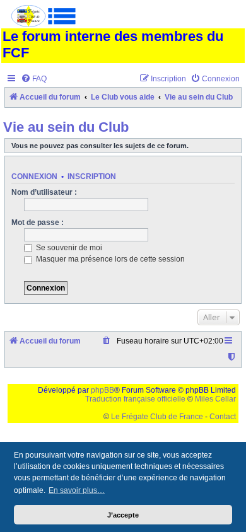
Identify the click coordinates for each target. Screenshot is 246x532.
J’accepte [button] (123, 515)
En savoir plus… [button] (77, 490)
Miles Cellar (215, 399)
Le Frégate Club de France (157, 416)
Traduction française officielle (135, 399)
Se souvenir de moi (68, 247)
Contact (222, 416)
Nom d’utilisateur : (44, 192)
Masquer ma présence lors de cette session (109, 259)
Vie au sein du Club (66, 127)
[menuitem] (34, 79)
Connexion (34, 176)
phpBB (102, 390)
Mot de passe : (37, 222)
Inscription (91, 176)
